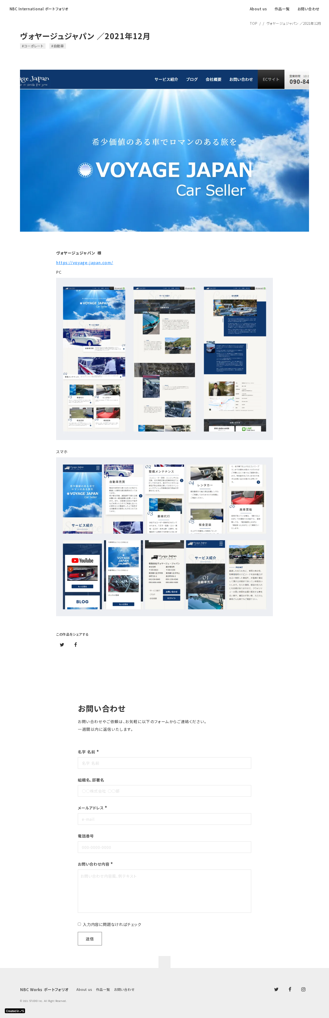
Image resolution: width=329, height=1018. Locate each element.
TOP (253, 23)
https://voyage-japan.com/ (84, 262)
